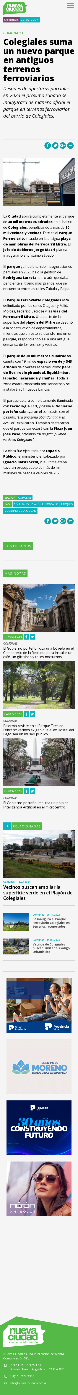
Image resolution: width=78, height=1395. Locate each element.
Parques (67, 504)
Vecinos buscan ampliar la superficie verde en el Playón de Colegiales (38, 892)
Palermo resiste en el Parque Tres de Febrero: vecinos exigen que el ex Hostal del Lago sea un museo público (38, 729)
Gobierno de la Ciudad (20, 511)
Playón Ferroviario (44, 504)
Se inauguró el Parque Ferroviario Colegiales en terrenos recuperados (51, 922)
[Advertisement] (39, 1262)
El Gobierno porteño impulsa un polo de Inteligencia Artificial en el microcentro (35, 804)
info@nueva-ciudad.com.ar (28, 1383)
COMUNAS (10, 643)
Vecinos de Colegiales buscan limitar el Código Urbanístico (51, 948)
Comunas (11, 20)
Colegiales (21, 504)
